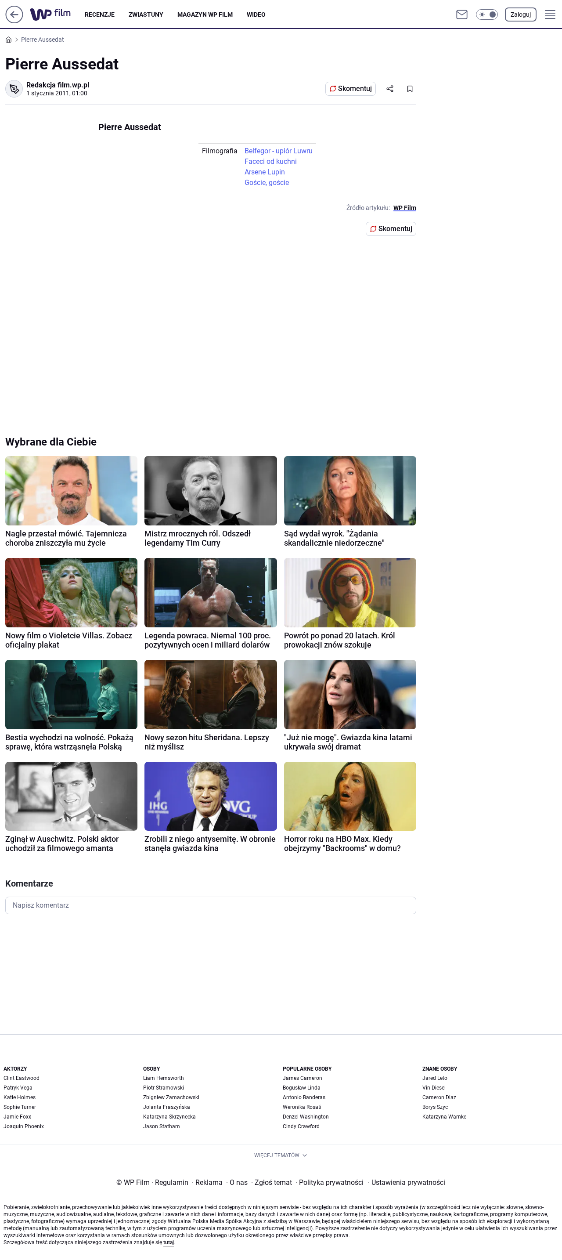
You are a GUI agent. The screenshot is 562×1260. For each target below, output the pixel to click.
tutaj (168, 1242)
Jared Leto (434, 1078)
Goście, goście (267, 182)
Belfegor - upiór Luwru (279, 151)
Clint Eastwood (22, 1078)
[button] (487, 14)
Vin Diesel (434, 1088)
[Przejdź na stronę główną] (14, 21)
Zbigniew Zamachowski (171, 1097)
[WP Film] (57, 14)
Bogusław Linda (302, 1088)
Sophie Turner (20, 1107)
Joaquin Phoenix (24, 1126)
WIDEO (256, 14)
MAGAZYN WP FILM (205, 14)
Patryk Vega (18, 1088)
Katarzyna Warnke (444, 1117)
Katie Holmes (20, 1097)
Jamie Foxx (17, 1117)
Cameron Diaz (439, 1097)
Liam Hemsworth (163, 1078)
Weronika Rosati (302, 1107)
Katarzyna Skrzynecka (169, 1117)
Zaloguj (521, 14)
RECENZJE (100, 14)
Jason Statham (161, 1126)
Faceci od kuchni (271, 161)
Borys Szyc (435, 1107)
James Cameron (302, 1078)
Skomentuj (355, 88)
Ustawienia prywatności (406, 1182)
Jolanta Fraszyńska (166, 1107)
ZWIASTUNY (146, 14)
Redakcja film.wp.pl (57, 85)
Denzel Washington (306, 1117)
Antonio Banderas (304, 1097)
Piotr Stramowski (163, 1088)
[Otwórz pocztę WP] (462, 14)
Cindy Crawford (301, 1126)
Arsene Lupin (265, 172)
